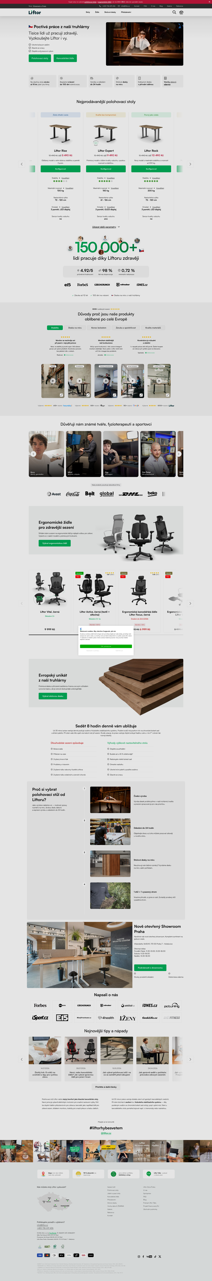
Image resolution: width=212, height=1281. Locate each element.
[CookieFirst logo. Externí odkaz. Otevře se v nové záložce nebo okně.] (81, 629)
